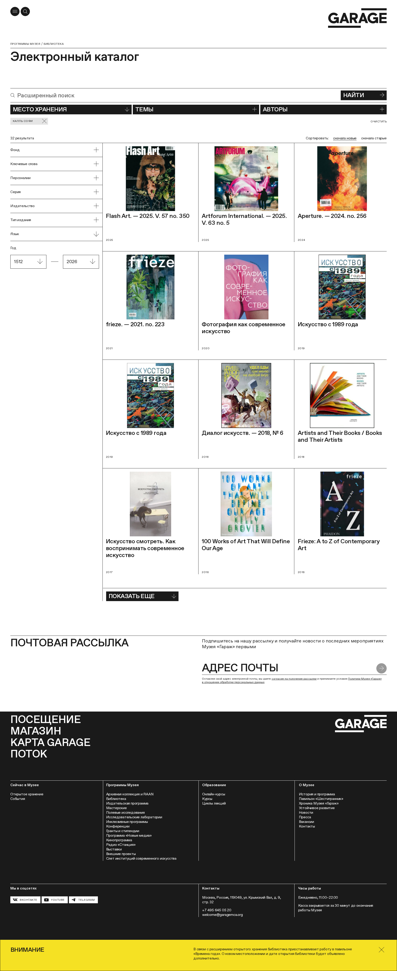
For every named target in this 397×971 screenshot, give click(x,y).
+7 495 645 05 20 (216, 910)
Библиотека (54, 43)
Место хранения (40, 109)
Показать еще (132, 596)
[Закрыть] (381, 950)
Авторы (275, 109)
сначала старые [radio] (374, 138)
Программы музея (25, 43)
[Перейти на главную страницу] (357, 18)
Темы (144, 109)
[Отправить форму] (381, 668)
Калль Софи (23, 121)
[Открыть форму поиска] (25, 11)
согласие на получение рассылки (294, 678)
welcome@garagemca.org (222, 914)
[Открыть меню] (15, 11)
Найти (353, 95)
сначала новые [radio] (345, 138)
